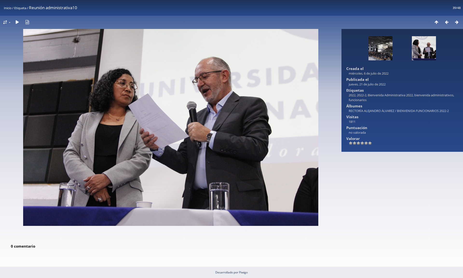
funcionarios (358, 100)
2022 (352, 95)
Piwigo (243, 272)
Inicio (8, 8)
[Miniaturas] (436, 22)
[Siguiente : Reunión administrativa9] (457, 22)
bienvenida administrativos (433, 95)
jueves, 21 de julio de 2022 (367, 84)
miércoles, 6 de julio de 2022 (368, 73)
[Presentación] (17, 22)
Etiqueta (20, 8)
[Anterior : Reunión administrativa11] (447, 22)
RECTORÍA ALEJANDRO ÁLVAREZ (371, 111)
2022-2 (361, 95)
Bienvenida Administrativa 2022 (390, 95)
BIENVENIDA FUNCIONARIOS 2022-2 (423, 111)
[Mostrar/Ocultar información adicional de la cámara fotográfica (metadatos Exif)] (27, 22)
